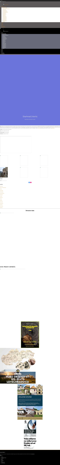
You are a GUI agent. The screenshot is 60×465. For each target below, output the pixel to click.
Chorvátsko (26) (5, 11)
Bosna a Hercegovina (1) (6, 8)
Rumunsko (1, 201)
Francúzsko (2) (5, 10)
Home (2, 32)
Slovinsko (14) (4, 19)
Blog (2, 23)
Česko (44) (4, 9)
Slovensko (1, 186)
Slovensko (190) (5, 7)
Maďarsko (1, 194)
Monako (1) (4, 40)
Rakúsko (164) (4, 16)
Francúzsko (1, 190)
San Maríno (1, 203)
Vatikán (4, 21)
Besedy (2, 24)
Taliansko (1, 207)
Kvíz (2, 25)
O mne (2, 22)
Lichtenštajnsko (2, 193)
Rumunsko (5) (4, 17)
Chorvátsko (1, 191)
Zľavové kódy (2, 53)
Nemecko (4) (4, 14)
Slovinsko (1, 204)
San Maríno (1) (5, 18)
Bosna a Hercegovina (3, 187)
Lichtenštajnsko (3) (5, 12)
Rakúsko (1, 200)
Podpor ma (2, 52)
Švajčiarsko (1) (4, 46)
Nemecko (1, 197)
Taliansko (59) (5, 20)
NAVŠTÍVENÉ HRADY (3, 33)
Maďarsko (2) (4, 39)
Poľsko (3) (4, 15)
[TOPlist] (1, 455)
